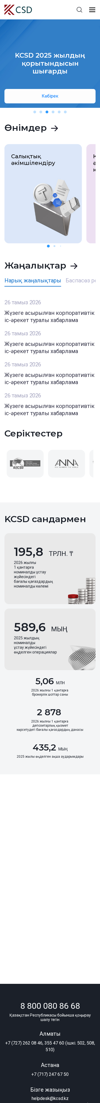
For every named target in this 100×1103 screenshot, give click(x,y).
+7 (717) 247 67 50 (50, 1074)
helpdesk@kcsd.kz (50, 1098)
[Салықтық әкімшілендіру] (43, 193)
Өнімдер (25, 127)
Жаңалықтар (35, 265)
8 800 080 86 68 (50, 1006)
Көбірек (50, 96)
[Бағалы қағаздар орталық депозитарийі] (18, 10)
